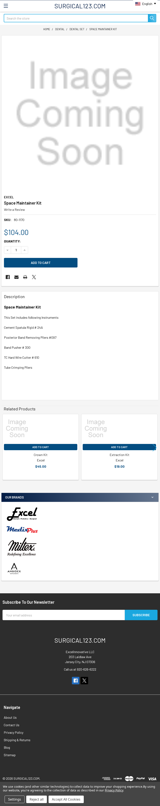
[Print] (25, 277)
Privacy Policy (13, 732)
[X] (34, 277)
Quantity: (12, 241)
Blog (7, 747)
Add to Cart (40, 447)
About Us (10, 717)
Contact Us (11, 725)
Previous (5, 447)
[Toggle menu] (5, 5)
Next (154, 447)
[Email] (16, 277)
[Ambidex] (14, 569)
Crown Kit (41, 455)
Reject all (37, 799)
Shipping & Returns (17, 740)
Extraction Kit (119, 455)
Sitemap (10, 755)
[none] (80, 114)
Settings (14, 799)
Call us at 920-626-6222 (80, 669)
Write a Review (14, 209)
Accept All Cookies (66, 799)
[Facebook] (7, 277)
